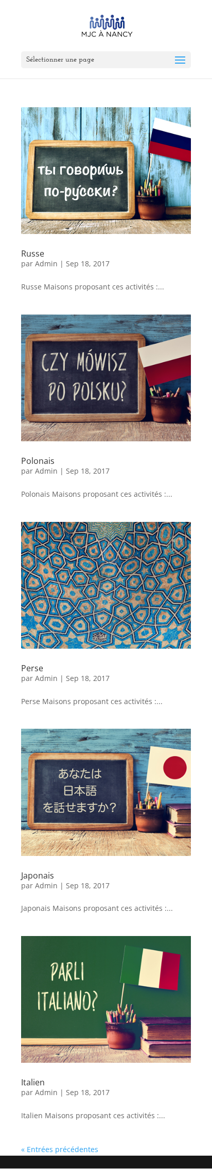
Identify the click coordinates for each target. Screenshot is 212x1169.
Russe (32, 253)
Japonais (37, 875)
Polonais (38, 460)
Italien (33, 1082)
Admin (46, 263)
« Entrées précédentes (59, 1149)
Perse (32, 668)
